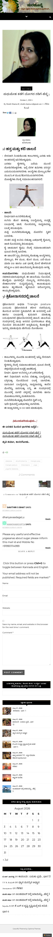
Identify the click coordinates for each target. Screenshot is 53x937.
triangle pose (35, 461)
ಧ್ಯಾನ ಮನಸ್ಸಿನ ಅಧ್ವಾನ (20, 733)
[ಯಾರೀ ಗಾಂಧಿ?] (8, 484)
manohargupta (16, 524)
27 (22, 846)
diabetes (9, 461)
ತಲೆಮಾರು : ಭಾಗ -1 (19, 711)
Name (5, 583)
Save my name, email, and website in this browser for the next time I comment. (25, 625)
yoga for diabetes (12, 469)
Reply (48, 519)
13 (22, 833)
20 (22, 839)
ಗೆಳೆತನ (15, 766)
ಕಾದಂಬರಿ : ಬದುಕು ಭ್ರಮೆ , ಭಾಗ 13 (23, 723)
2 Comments (27, 474)
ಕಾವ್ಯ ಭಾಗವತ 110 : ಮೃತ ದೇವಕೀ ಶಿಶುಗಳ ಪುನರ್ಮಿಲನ (24, 756)
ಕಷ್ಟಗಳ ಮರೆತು (18, 777)
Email (5, 595)
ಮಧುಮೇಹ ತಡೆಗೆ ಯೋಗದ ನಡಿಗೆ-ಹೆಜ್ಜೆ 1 (21, 432)
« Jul (5, 859)
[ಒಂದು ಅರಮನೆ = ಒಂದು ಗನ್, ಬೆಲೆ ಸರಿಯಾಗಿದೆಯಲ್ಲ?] (45, 484)
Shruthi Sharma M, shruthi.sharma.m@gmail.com (24, 104)
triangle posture (11, 465)
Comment (7, 632)
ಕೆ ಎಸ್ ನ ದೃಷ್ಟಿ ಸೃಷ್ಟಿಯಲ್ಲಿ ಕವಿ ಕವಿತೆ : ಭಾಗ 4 (24, 745)
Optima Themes (34, 929)
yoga (35, 465)
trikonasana (25, 465)
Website (6, 608)
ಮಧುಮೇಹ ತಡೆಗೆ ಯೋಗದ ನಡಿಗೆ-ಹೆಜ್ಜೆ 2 (21, 436)
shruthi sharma (21, 461)
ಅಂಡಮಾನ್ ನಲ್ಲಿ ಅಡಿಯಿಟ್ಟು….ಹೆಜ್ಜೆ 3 (24, 790)
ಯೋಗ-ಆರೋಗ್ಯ (26, 89)
